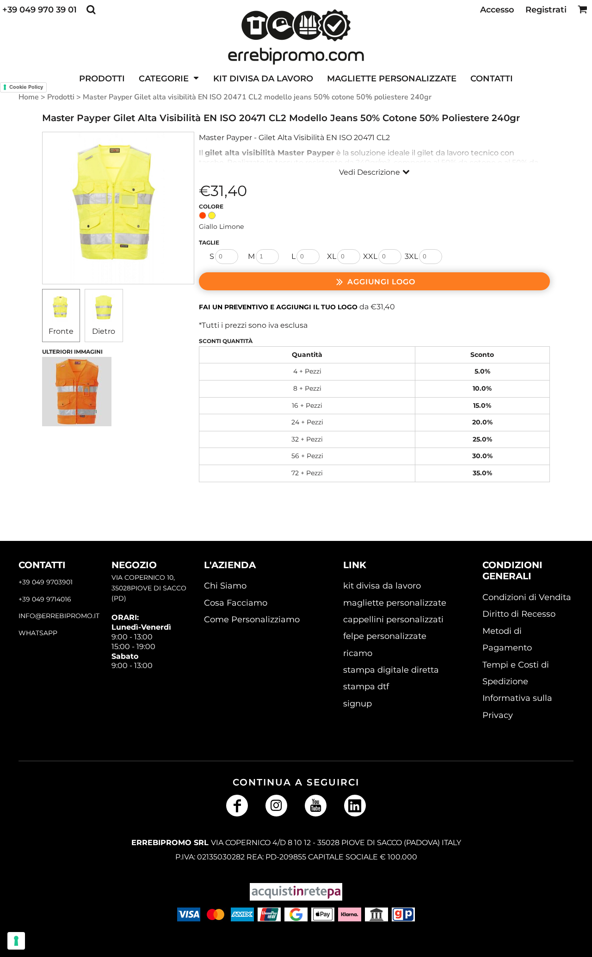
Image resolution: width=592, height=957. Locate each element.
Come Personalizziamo (252, 619)
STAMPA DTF (366, 686)
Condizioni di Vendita (526, 597)
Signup (357, 704)
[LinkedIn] (355, 805)
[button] (91, 9)
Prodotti (60, 97)
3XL (411, 256)
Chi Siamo (225, 586)
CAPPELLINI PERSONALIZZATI (393, 619)
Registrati (546, 10)
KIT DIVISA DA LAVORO (382, 586)
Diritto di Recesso (518, 614)
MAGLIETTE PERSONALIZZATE (394, 603)
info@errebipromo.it (58, 616)
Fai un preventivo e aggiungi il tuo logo (278, 307)
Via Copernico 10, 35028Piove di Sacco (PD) (148, 587)
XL (331, 256)
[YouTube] (316, 805)
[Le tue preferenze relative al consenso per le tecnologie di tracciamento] (16, 941)
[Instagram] (276, 805)
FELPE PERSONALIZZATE (384, 636)
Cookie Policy (26, 87)
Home (28, 97)
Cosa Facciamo (235, 603)
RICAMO (357, 653)
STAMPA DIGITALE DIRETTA (391, 670)
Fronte (61, 331)
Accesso (497, 10)
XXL (370, 256)
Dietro (103, 331)
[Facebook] (237, 805)
